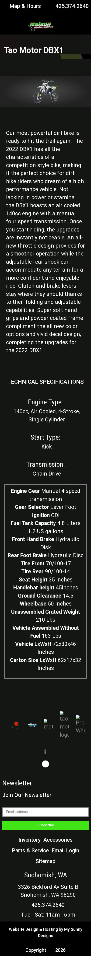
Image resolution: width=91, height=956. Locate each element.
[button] (83, 26)
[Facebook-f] (45, 763)
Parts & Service (30, 850)
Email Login (65, 850)
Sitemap (46, 861)
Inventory (29, 840)
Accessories (58, 840)
